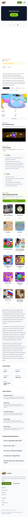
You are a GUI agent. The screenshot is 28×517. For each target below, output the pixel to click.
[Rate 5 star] (12, 63)
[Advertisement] (14, 43)
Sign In (3, 500)
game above (12, 149)
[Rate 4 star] (10, 63)
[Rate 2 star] (6, 63)
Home (3, 504)
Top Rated (4, 492)
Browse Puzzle (14, 200)
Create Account (5, 502)
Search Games (7, 483)
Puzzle (4, 67)
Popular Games (5, 490)
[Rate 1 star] (4, 63)
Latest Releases (16, 483)
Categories (4, 494)
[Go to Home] (4, 2)
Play (15, 14)
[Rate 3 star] (8, 63)
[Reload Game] (10, 25)
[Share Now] (17, 25)
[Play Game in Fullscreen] (13, 25)
